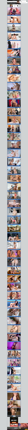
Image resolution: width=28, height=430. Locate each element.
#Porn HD (11, 2)
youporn (9, 427)
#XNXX (14, 2)
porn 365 (14, 427)
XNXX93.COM (14, 0)
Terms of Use (12, 429)
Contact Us (16, 429)
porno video (16, 427)
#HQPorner (17, 2)
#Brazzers (8, 2)
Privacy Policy (14, 429)
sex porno (8, 427)
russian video (11, 427)
